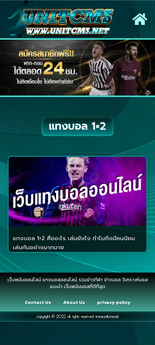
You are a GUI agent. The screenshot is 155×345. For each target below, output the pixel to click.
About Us (74, 302)
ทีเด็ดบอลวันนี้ (17, 276)
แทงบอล (131, 276)
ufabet (79, 296)
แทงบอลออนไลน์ (53, 276)
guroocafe (106, 276)
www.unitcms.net (107, 316)
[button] (140, 19)
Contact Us (38, 302)
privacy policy (114, 302)
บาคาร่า (82, 276)
